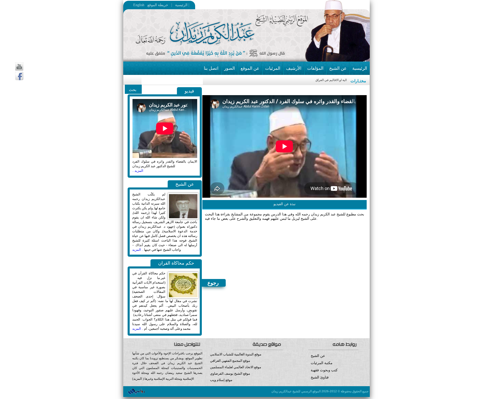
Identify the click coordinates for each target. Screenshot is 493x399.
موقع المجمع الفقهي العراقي (230, 361)
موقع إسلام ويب (221, 380)
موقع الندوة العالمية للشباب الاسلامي (235, 354)
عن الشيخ (338, 68)
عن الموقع (250, 68)
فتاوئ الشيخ (320, 377)
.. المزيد (137, 250)
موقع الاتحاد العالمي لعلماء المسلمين (235, 367)
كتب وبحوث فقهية (324, 370)
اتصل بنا (211, 68)
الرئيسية (179, 5)
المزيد (137, 379)
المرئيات (272, 68)
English (138, 5)
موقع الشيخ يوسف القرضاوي (230, 373)
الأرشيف (293, 68)
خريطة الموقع (167, 5)
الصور (229, 68)
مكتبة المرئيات (322, 363)
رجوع (213, 283)
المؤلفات (315, 68)
